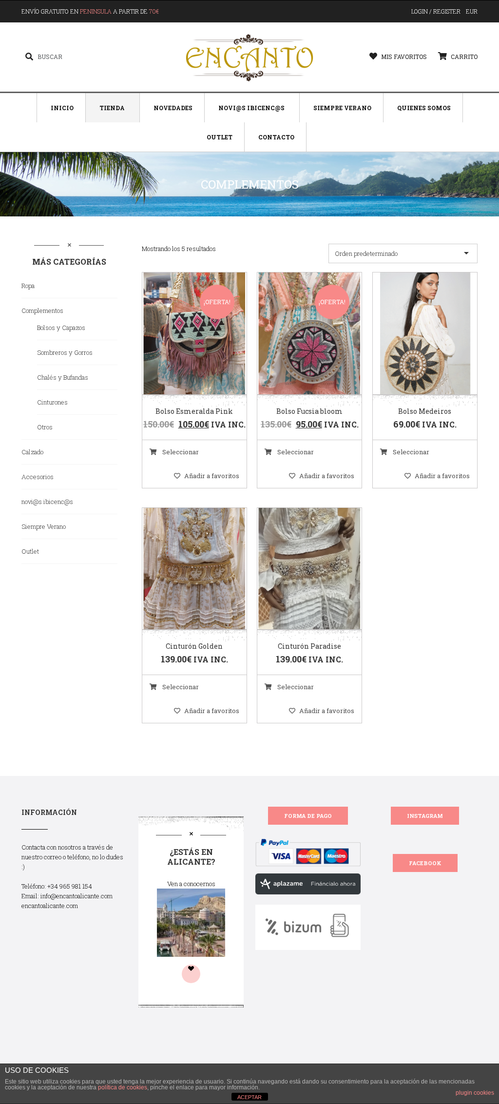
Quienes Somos (424, 108)
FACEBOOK (425, 863)
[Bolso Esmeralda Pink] (182, 334)
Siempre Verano (342, 108)
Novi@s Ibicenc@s (251, 108)
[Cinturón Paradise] (297, 569)
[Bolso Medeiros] (412, 334)
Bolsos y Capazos (61, 327)
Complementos (42, 310)
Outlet (219, 137)
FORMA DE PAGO (308, 815)
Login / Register (436, 11)
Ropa (28, 285)
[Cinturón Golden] (182, 569)
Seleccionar (180, 451)
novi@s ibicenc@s (47, 501)
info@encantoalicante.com (76, 895)
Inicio (62, 108)
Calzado (32, 451)
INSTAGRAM (425, 815)
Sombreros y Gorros (65, 352)
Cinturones (52, 402)
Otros (45, 427)
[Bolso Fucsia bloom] (297, 334)
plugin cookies (475, 1092)
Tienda (112, 108)
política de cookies (122, 1087)
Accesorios (37, 476)
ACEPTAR (249, 1097)
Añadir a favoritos (211, 475)
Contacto (276, 137)
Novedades (173, 108)
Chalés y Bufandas (62, 377)
